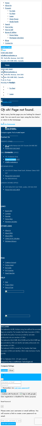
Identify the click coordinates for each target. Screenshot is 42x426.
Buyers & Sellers (10, 32)
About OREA (9, 236)
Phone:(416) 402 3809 (12, 190)
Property (8, 8)
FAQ (6, 282)
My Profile (8, 268)
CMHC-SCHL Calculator (12, 238)
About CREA (9, 233)
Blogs (7, 40)
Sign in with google (29, 394)
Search (7, 24)
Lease (11, 16)
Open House (13, 19)
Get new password (8, 423)
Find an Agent (9, 265)
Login (3, 391)
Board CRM (8, 211)
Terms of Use (9, 287)
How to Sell (9, 30)
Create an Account (10, 262)
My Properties (9, 270)
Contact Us (9, 43)
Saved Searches (10, 273)
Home (7, 3)
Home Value (13, 35)
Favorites (7, 216)
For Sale (12, 11)
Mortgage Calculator (16, 38)
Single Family (14, 22)
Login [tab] (7, 375)
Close (11, 370)
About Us (8, 5)
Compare (8, 213)
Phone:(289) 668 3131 (12, 159)
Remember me (8, 388)
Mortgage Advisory (10, 241)
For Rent (12, 13)
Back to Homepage (8, 124)
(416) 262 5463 (6, 53)
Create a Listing (6, 47)
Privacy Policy (9, 285)
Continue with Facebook (10, 394)
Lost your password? (22, 388)
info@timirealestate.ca (9, 55)
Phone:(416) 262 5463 (12, 148)
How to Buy (9, 27)
